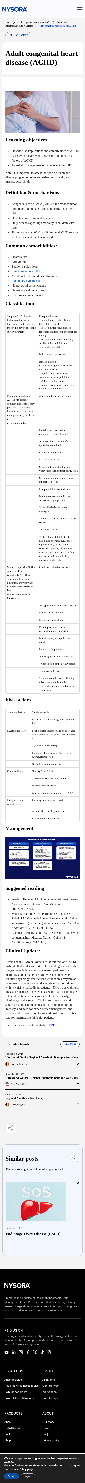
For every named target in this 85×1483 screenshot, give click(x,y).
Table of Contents (18, 34)
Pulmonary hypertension (52, 649)
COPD (35, 778)
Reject (28, 1476)
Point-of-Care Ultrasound (20, 1398)
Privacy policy (51, 1440)
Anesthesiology (13, 1379)
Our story (48, 1421)
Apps (7, 1421)
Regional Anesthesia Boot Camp (24, 1098)
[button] (74, 1159)
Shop (7, 1440)
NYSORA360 (12, 1427)
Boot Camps (50, 1398)
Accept (11, 1476)
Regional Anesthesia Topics (21, 1385)
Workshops (49, 1391)
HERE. (51, 1025)
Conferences (50, 1385)
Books (8, 1434)
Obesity (36, 771)
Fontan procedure (48, 627)
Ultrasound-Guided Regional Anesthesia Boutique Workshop (41, 1057)
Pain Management (15, 1391)
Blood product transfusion (46, 818)
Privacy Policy (17, 1469)
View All (69, 1044)
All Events (48, 1379)
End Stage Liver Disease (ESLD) (33, 1234)
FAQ (45, 1434)
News (45, 1427)
